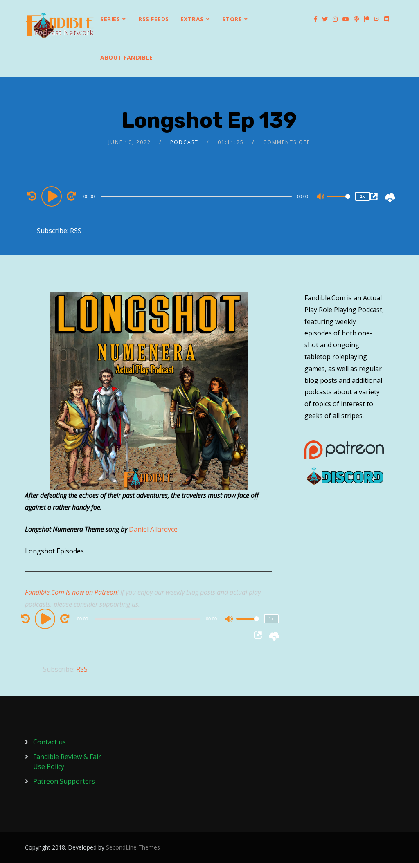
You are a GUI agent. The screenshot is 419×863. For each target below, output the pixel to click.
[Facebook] (316, 19)
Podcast (184, 142)
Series (110, 19)
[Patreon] (366, 19)
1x (362, 196)
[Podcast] (356, 19)
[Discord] (387, 19)
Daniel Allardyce (153, 529)
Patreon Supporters (64, 781)
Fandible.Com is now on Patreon (71, 592)
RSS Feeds (153, 19)
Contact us (49, 741)
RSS (75, 230)
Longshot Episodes (54, 550)
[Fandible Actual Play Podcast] (60, 26)
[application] (197, 196)
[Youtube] (345, 19)
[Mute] (321, 197)
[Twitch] (377, 19)
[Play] (53, 196)
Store (232, 19)
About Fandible (126, 57)
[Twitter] (325, 19)
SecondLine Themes (133, 847)
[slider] (338, 203)
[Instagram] (335, 19)
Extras (192, 19)
